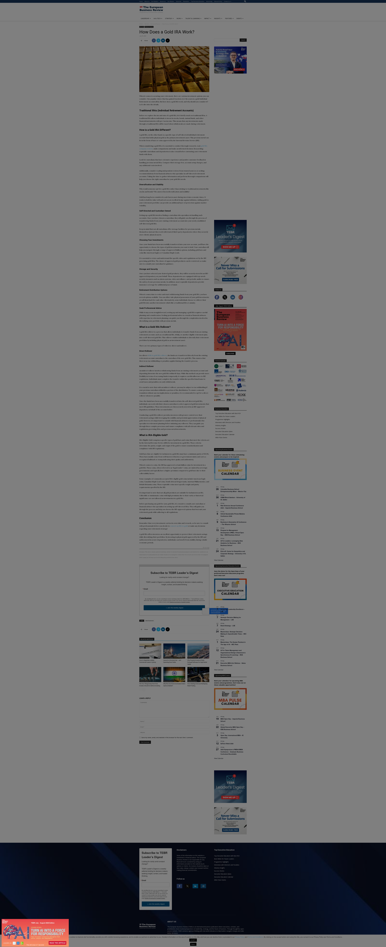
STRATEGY (168, 18)
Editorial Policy (218, 1)
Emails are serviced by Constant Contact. (180, 602)
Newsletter (186, 1)
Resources (163, 1)
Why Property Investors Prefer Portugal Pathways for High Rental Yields (197, 662)
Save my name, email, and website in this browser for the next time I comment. (167, 737)
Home (141, 1)
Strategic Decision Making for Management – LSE (231, 618)
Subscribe (178, 1)
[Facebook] (154, 40)
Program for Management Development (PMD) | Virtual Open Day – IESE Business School (232, 532)
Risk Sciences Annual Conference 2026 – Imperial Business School (232, 507)
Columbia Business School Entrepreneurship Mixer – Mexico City (233, 490)
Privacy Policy (239, 937)
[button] (245, 1)
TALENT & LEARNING (192, 18)
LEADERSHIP (145, 18)
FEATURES (228, 18)
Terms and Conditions (255, 937)
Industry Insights (220, 425)
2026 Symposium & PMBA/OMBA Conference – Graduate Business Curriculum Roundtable (232, 751)
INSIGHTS (217, 18)
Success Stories (220, 428)
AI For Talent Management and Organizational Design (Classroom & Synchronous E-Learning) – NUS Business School (233, 653)
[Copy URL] (168, 40)
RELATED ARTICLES (147, 639)
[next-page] (144, 689)
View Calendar (218, 560)
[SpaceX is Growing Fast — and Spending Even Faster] (174, 651)
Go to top (206, 547)
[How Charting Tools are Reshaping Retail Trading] (198, 674)
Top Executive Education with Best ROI (228, 413)
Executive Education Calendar (224, 434)
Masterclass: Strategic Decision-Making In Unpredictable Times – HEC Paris (233, 634)
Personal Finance (155, 24)
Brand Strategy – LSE (228, 626)
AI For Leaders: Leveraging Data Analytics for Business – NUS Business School (232, 543)
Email (146, 589)
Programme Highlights (222, 419)
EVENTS (239, 18)
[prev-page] (140, 689)
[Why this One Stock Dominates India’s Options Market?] (174, 674)
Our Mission (171, 1)
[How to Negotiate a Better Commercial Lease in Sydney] (150, 651)
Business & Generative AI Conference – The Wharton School (233, 523)
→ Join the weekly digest (174, 608)
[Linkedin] (163, 40)
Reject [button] (193, 944)
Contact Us (227, 1)
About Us (147, 1)
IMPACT (207, 18)
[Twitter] (158, 40)
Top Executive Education (197, 1)
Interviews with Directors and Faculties (227, 422)
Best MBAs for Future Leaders (225, 416)
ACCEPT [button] (193, 940)
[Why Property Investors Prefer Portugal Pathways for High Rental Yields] (198, 651)
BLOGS (147, 24)
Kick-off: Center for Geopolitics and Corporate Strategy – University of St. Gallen (233, 553)
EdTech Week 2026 (227, 744)
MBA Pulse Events (221, 437)
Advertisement (149, 620)
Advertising (209, 1)
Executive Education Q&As (224, 431)
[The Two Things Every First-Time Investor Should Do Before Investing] (150, 674)
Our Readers (154, 1)
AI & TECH (157, 18)
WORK (179, 18)
